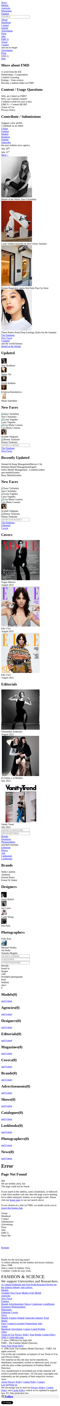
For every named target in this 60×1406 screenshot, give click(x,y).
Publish (4, 139)
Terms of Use (7, 1334)
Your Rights (35, 1334)
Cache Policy (18, 1390)
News (4, 2)
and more (6, 1001)
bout (4, 1326)
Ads (3, 853)
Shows (4, 850)
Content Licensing (16, 1323)
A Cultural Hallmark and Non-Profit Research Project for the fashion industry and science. (29, 1286)
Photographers (8, 842)
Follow (8, 1396)
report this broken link (12, 1208)
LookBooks (48, 1304)
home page (15, 1200)
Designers (6, 839)
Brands (4, 836)
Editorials (5, 525)
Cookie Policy (49, 1334)
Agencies (5, 8)
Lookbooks (6, 858)
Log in (4, 1384)
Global (4, 128)
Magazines (6, 11)
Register (5, 1247)
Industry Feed (42, 1318)
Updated (5, 340)
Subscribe (6, 142)
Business (5, 137)
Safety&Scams (16, 1337)
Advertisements (16, 1304)
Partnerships (31, 1323)
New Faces (6, 338)
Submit (4, 28)
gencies (5, 1295)
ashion (5, 1301)
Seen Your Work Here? (12, 1345)
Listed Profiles (38, 1329)
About (4, 19)
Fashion (5, 13)
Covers (4, 528)
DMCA (5, 39)
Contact (5, 25)
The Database (8, 335)
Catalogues (6, 856)
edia (4, 1320)
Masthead (6, 22)
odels (4, 1290)
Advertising (7, 31)
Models (4, 5)
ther (4, 1332)
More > (4, 155)
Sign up (13, 1384)
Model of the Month (31, 1293)
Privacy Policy (22, 1334)
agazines (6, 1309)
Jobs (3, 36)
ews (4, 1315)
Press (3, 33)
